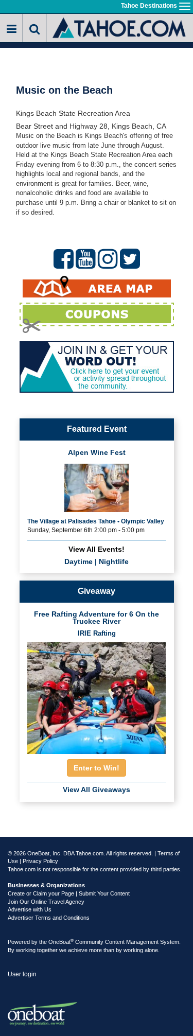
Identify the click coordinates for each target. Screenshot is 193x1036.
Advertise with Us (29, 909)
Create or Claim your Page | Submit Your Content (69, 893)
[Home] (119, 27)
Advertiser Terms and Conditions (49, 918)
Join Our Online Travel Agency (46, 902)
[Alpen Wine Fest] (96, 487)
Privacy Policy (40, 861)
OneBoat (61, 942)
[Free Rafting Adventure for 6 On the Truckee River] (96, 694)
